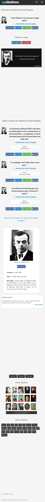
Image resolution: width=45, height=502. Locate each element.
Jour (25, 431)
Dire (38, 428)
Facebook (4, 500)
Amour (4, 425)
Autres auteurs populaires (21, 412)
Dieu (7, 431)
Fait (8, 425)
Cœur (3, 431)
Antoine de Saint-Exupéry (26, 24)
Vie (24, 425)
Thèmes (29, 376)
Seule (34, 431)
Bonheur (4, 435)
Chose (24, 428)
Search (21, 376)
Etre (16, 425)
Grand (29, 428)
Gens (9, 428)
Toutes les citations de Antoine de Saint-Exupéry (21, 219)
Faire (20, 425)
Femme (19, 428)
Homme (4, 428)
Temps (14, 428)
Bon (12, 431)
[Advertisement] (22, 92)
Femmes (16, 431)
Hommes (34, 425)
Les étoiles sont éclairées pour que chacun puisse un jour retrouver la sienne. (24, 191)
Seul (34, 428)
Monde (28, 425)
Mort (29, 431)
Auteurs (13, 376)
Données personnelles (15, 500)
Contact (25, 500)
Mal (22, 431)
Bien (12, 425)
